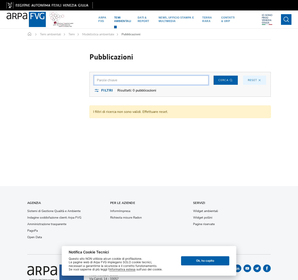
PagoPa (32, 230)
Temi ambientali (122, 19)
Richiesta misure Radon (126, 217)
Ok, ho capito (205, 260)
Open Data (34, 237)
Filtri (107, 90)
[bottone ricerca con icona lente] (286, 19)
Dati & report (143, 19)
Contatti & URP (228, 19)
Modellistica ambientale (98, 34)
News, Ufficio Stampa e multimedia (176, 19)
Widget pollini (202, 217)
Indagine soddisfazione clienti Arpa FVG (54, 217)
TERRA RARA (207, 19)
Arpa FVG (102, 19)
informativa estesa (122, 269)
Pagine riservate (204, 224)
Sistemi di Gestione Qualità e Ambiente (53, 211)
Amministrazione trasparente (46, 224)
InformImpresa (120, 211)
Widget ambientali (205, 211)
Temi (72, 34)
